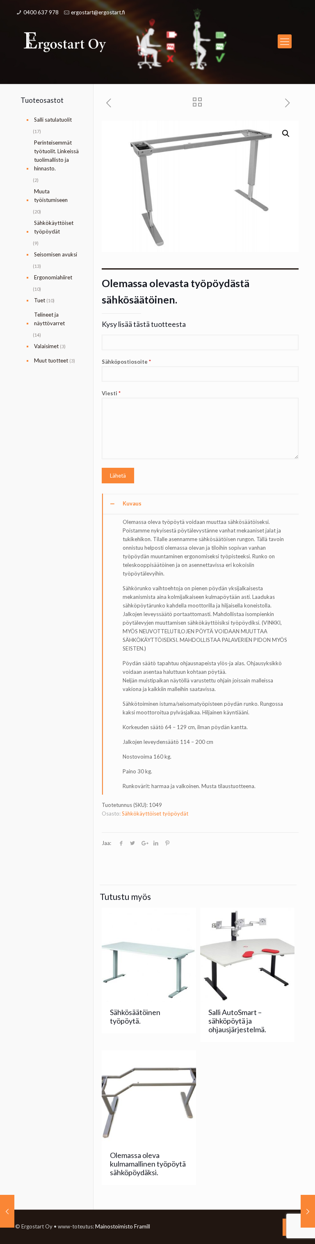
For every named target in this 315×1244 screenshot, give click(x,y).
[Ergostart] (64, 41)
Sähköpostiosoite (126, 361)
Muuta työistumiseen (51, 195)
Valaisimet (46, 346)
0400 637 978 (41, 12)
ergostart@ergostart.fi (98, 12)
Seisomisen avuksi (55, 254)
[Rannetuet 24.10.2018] (308, 1211)
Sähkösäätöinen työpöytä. (135, 1016)
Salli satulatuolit (53, 119)
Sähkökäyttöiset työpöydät (155, 813)
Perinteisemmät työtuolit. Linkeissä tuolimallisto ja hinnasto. (56, 155)
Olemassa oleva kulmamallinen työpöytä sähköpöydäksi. (148, 1164)
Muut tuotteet (51, 360)
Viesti (111, 393)
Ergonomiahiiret (53, 277)
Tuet (39, 300)
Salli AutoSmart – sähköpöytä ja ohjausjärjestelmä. (237, 1021)
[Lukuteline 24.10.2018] (7, 1211)
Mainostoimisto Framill (122, 1226)
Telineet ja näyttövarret (49, 318)
